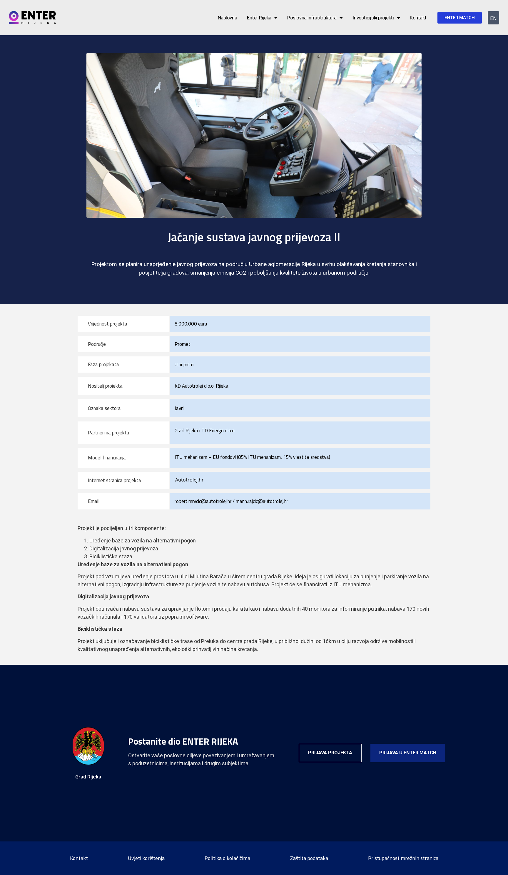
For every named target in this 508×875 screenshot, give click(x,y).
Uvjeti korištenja (146, 858)
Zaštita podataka (309, 858)
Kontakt (418, 18)
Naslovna (227, 18)
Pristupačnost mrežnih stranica (403, 858)
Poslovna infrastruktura (312, 18)
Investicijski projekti (373, 18)
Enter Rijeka (259, 18)
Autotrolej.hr (189, 479)
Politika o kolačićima (227, 858)
